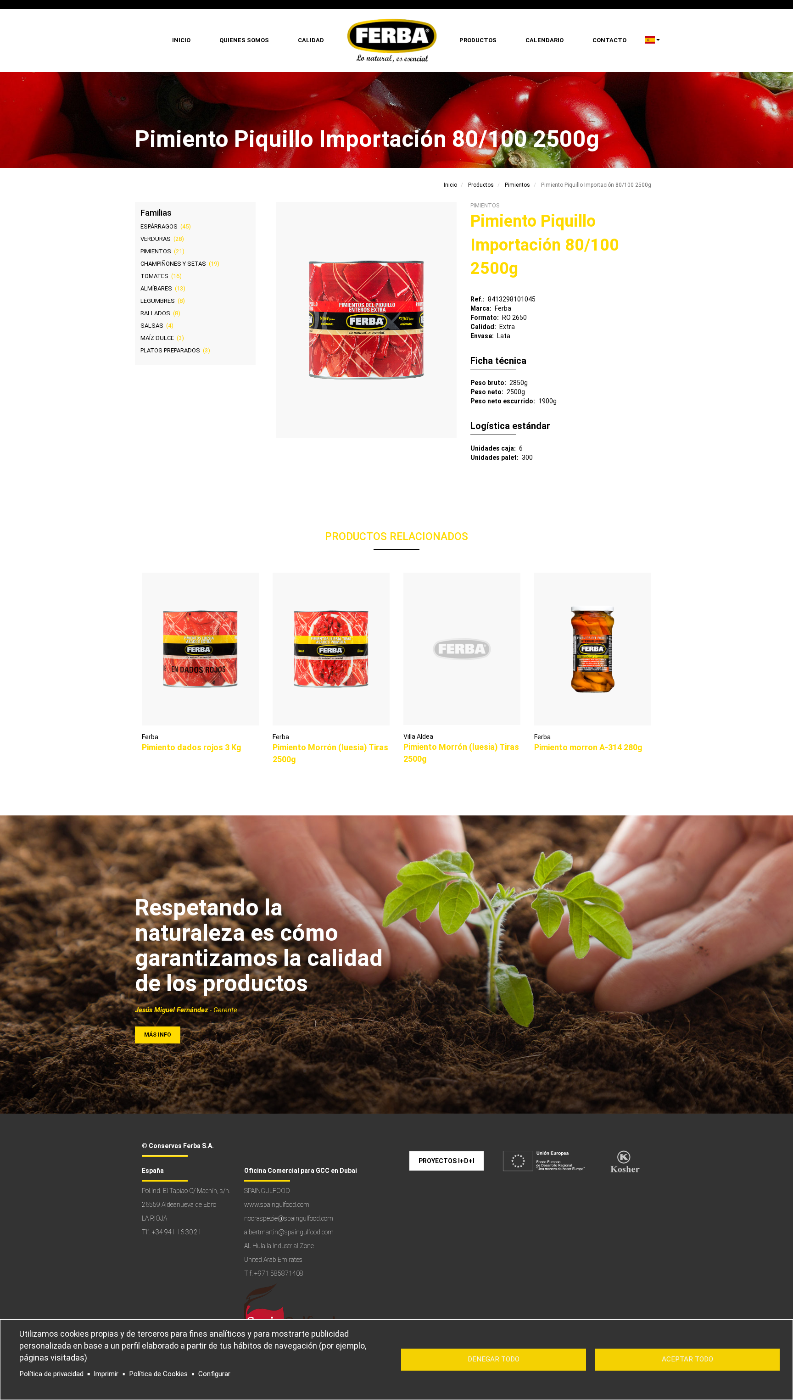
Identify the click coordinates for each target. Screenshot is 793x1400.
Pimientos (517, 185)
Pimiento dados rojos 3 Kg (191, 747)
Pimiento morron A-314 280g (588, 747)
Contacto (609, 40)
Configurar (214, 1374)
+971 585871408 (278, 1273)
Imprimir (106, 1374)
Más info (157, 1035)
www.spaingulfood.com (276, 1204)
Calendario (544, 40)
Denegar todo (493, 1359)
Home (391, 40)
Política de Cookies (158, 1374)
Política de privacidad (51, 1374)
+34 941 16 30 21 (176, 1232)
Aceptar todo (687, 1359)
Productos (478, 40)
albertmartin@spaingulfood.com (289, 1232)
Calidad (311, 40)
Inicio (181, 40)
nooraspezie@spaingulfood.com (288, 1218)
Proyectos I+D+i (447, 1161)
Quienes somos (244, 40)
